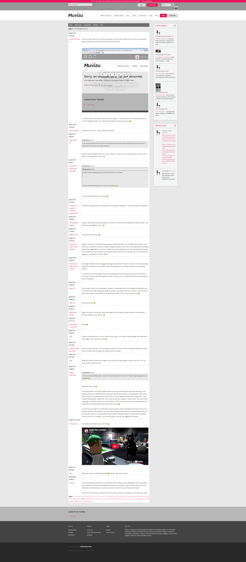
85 (69, 501)
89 (77, 501)
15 (94, 496)
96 (90, 501)
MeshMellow (72, 530)
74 (128, 499)
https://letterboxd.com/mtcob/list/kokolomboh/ (168, 152)
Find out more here (147, 1)
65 (111, 499)
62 (105, 499)
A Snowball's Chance (162, 57)
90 (79, 501)
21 (105, 496)
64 (109, 499)
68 (116, 499)
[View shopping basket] (176, 8)
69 (118, 499)
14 (92, 496)
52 (85, 499)
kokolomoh (165, 132)
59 (99, 499)
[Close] (154, 1)
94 (87, 501)
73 (126, 499)
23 (109, 496)
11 (86, 496)
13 (90, 496)
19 (102, 496)
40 (142, 496)
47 (75, 499)
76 (132, 499)
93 (85, 501)
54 (89, 499)
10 (84, 496)
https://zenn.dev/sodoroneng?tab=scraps (168, 136)
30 (123, 496)
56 (93, 499)
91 (81, 501)
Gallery (134, 15)
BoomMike (167, 54)
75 (130, 499)
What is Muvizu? (106, 15)
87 (73, 501)
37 (136, 496)
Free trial (172, 15)
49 (79, 499)
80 (140, 499)
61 (103, 499)
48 (77, 499)
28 (119, 496)
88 (75, 501)
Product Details (119, 15)
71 (122, 499)
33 (129, 496)
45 (71, 499)
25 (113, 496)
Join (152, 5)
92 (83, 501)
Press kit (90, 530)
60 (101, 499)
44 (69, 499)
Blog (151, 15)
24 (111, 496)
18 (100, 496)
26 (115, 496)
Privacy (108, 530)
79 (138, 499)
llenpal (166, 71)
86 (71, 501)
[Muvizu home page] (75, 15)
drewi (166, 92)
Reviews (89, 535)
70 (120, 499)
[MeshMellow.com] (85, 547)
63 (107, 499)
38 (138, 496)
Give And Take (160, 73)
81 (142, 499)
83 (146, 499)
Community (142, 15)
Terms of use (110, 532)
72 (124, 499)
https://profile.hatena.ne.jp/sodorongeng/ (168, 140)
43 (148, 496)
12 (88, 496)
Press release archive (94, 532)
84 (148, 499)
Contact (70, 532)
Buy (163, 15)
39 (140, 496)
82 (144, 499)
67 (114, 499)
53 (87, 499)
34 (131, 496)
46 (73, 499)
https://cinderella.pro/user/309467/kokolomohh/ (168, 161)
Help (156, 15)
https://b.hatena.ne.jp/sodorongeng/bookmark (168, 146)
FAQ (101, 25)
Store (128, 15)
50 (81, 499)
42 (146, 496)
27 (117, 496)
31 (125, 496)
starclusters (172, 171)
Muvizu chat (160, 125)
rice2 (166, 109)
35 (132, 496)
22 (107, 496)
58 (97, 499)
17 (98, 496)
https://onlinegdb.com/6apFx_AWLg (168, 156)
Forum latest (161, 25)
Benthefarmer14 (169, 36)
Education (71, 535)
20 (104, 496)
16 (96, 496)
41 (144, 496)
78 (136, 499)
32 (127, 496)
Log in (141, 5)
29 (121, 496)
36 (134, 496)
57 (95, 499)
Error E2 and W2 (160, 39)
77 (134, 499)
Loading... (73, 516)
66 (112, 499)
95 (89, 501)
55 (91, 499)
